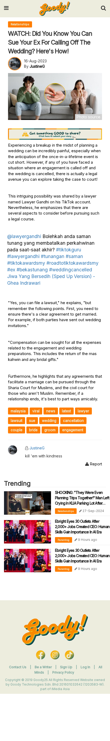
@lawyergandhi (24, 236)
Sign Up (66, 667)
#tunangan (52, 256)
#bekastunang (32, 269)
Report (95, 464)
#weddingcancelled (70, 269)
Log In (86, 667)
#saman (74, 256)
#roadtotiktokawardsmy (72, 263)
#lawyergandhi (23, 256)
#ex (11, 269)
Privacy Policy (63, 672)
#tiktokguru (68, 249)
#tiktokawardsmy (26, 263)
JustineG (37, 448)
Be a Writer (43, 667)
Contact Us (17, 667)
